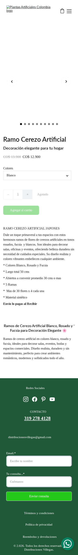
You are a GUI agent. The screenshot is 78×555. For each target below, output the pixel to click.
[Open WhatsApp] (67, 543)
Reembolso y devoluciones (39, 536)
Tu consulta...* (15, 473)
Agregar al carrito (21, 210)
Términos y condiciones (40, 513)
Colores (8, 168)
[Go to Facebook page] (34, 399)
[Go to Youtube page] (52, 399)
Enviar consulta (39, 496)
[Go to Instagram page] (25, 399)
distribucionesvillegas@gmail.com (29, 437)
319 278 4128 (37, 418)
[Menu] (69, 11)
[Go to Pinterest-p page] (43, 399)
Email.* (11, 453)
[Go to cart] (62, 11)
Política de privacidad (39, 524)
